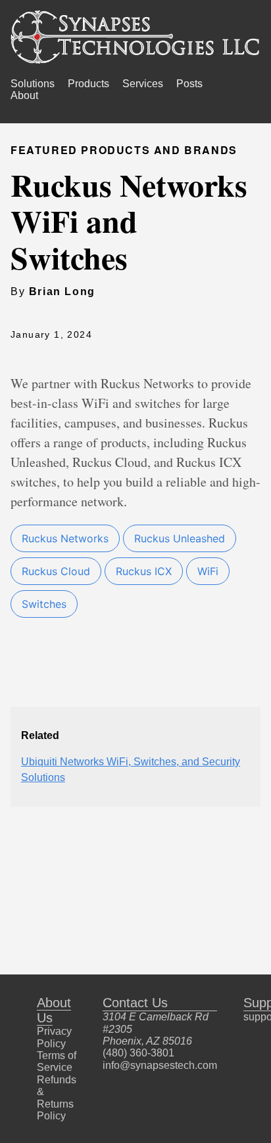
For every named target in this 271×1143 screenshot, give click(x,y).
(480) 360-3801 (138, 1052)
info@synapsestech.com (160, 1065)
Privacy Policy (54, 1037)
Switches (44, 604)
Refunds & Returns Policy (56, 1097)
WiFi (207, 571)
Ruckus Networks (65, 538)
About (24, 95)
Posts (189, 83)
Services (142, 83)
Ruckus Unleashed (179, 538)
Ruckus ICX (144, 571)
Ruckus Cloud (56, 571)
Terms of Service (56, 1061)
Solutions (33, 83)
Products (88, 83)
